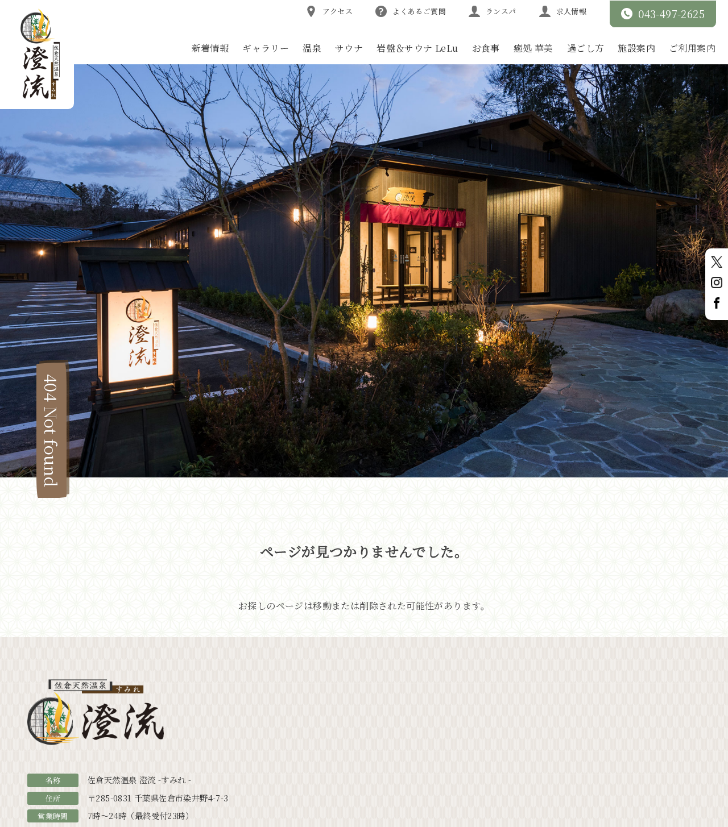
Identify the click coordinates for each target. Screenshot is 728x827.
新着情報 (210, 48)
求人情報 (571, 11)
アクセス (337, 11)
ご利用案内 (692, 48)
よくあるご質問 (419, 11)
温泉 (312, 48)
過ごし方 (586, 48)
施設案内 (636, 48)
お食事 (486, 48)
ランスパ (501, 11)
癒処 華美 (533, 48)
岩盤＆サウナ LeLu (417, 48)
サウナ (349, 48)
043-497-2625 (671, 13)
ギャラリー (265, 48)
